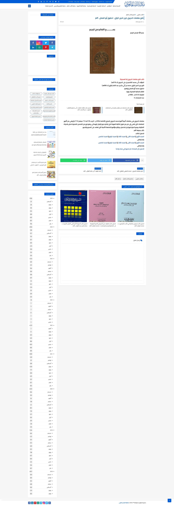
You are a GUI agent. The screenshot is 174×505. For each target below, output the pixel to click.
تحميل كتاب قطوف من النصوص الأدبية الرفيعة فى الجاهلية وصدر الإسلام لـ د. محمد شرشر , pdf (103, 225)
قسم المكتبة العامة (49, 120)
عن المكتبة (88, 2)
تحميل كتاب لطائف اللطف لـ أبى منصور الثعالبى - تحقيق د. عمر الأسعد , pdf (78, 109)
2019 (51, 430)
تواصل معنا (76, 2)
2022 (51, 325)
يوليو (50, 205)
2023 (51, 300)
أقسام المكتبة (116, 6)
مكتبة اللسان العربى (124, 503)
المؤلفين (109, 6)
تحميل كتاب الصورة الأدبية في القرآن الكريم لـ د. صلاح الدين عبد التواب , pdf (74, 225)
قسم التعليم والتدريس (36, 107)
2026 (51, 198)
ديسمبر (49, 230)
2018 (51, 471)
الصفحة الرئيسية (109, 2)
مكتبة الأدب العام (71, 6)
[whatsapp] (44, 1)
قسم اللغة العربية (36, 116)
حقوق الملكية (95, 2)
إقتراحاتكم (82, 2)
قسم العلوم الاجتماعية (49, 111)
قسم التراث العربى (36, 104)
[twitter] (56, 1)
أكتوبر (49, 268)
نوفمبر (49, 265)
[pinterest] (47, 1)
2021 (51, 354)
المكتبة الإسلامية (91, 6)
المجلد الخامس (103, 136)
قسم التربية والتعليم (49, 107)
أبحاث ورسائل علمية (49, 93)
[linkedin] (41, 1)
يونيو (50, 208)
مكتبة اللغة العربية (81, 6)
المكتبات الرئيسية (101, 6)
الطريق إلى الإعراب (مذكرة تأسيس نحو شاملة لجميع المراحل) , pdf (39, 155)
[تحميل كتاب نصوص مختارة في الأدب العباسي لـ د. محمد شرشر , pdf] (130, 206)
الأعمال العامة (49, 6)
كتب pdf (117, 179)
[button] (126, 160)
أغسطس (49, 201)
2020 (51, 389)
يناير (50, 224)
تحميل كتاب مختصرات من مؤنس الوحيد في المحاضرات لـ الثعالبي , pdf (119, 109)
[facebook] (58, 1)
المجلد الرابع (113, 136)
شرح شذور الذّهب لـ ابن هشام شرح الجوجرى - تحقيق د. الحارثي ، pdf (38, 165)
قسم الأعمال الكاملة (36, 100)
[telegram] (50, 1)
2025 (51, 227)
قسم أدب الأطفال (36, 97)
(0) (61, 22)
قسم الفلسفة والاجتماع (36, 112)
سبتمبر (49, 271)
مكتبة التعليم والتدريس (60, 6)
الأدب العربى (140, 15)
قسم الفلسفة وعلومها (49, 116)
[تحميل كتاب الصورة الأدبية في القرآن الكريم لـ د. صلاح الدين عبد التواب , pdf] (73, 206)
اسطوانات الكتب (36, 93)
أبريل (50, 214)
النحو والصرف (49, 97)
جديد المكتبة (101, 2)
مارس (49, 217)
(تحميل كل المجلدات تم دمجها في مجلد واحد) (130, 148)
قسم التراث (49, 104)
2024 (51, 259)
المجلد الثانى (131, 136)
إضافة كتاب (70, 2)
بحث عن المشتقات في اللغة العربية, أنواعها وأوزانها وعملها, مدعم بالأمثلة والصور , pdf (38, 134)
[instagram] (53, 1)
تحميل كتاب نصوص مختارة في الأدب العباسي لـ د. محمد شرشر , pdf (130, 225)
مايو (50, 211)
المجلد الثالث (122, 136)
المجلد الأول (140, 136)
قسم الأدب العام (130, 15)
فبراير (50, 220)
